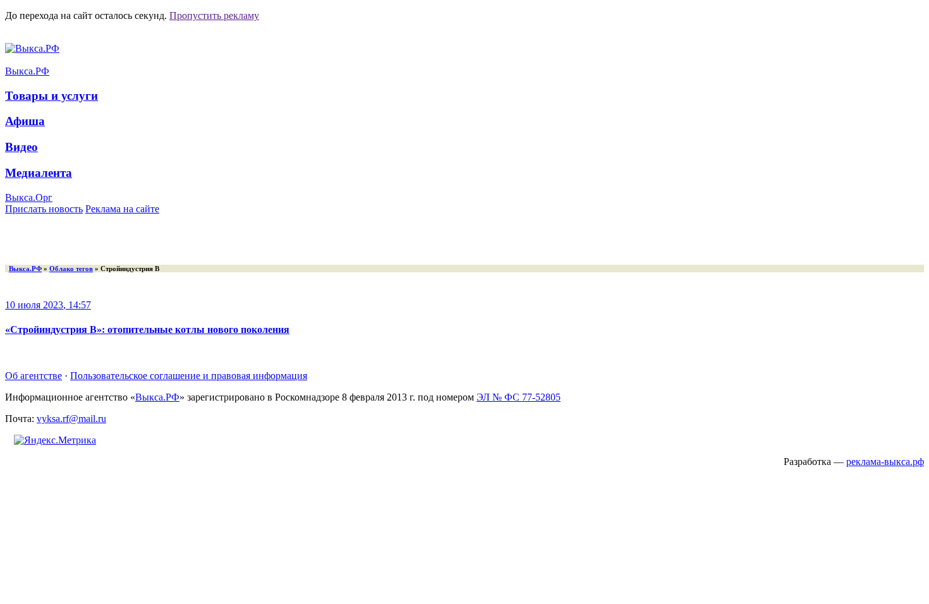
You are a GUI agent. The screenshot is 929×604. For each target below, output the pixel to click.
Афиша (25, 121)
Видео (21, 147)
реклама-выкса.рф (885, 461)
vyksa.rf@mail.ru (71, 418)
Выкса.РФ (27, 71)
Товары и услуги (51, 95)
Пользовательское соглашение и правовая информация (188, 375)
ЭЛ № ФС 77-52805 (519, 397)
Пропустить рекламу (214, 15)
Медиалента (38, 172)
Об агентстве (33, 375)
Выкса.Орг (28, 197)
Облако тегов (71, 268)
